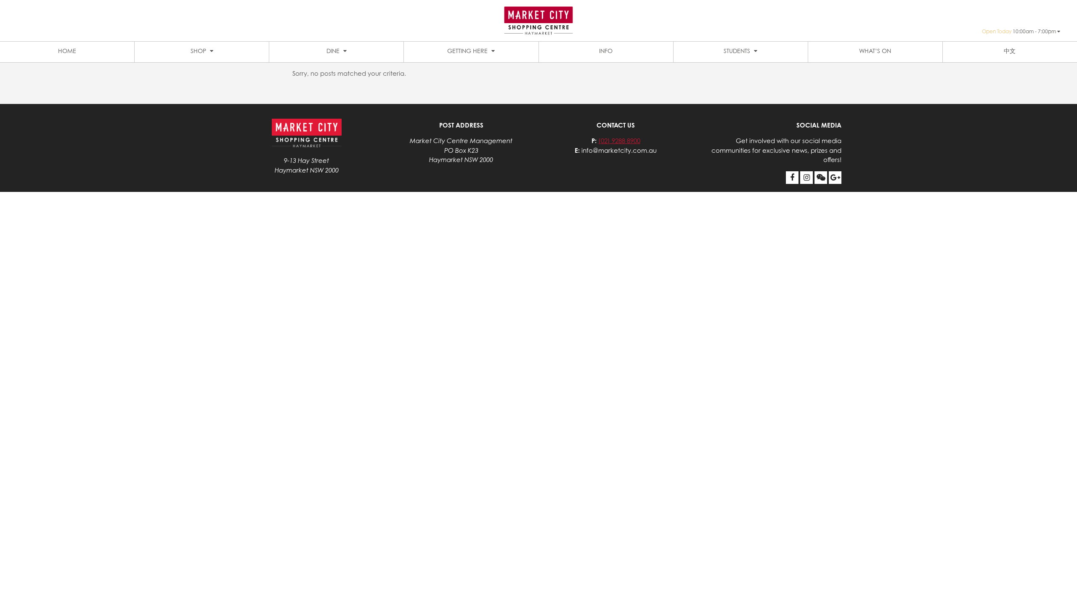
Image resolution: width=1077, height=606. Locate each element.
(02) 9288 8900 (619, 141)
